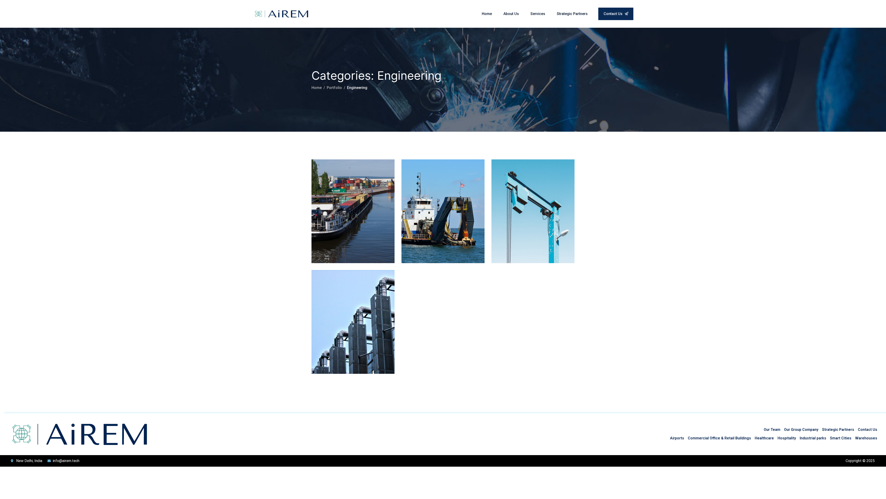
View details (329, 254)
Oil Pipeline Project (437, 197)
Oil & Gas (434, 190)
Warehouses (866, 438)
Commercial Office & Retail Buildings (719, 438)
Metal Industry (340, 197)
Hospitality (787, 438)
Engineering (347, 190)
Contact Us (613, 14)
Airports (677, 438)
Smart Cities (840, 438)
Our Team (772, 429)
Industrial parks (813, 438)
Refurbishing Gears (347, 308)
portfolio (334, 87)
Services (537, 14)
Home (487, 14)
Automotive (327, 190)
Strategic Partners (572, 14)
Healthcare (764, 438)
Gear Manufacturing (529, 197)
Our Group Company (801, 429)
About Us (511, 14)
